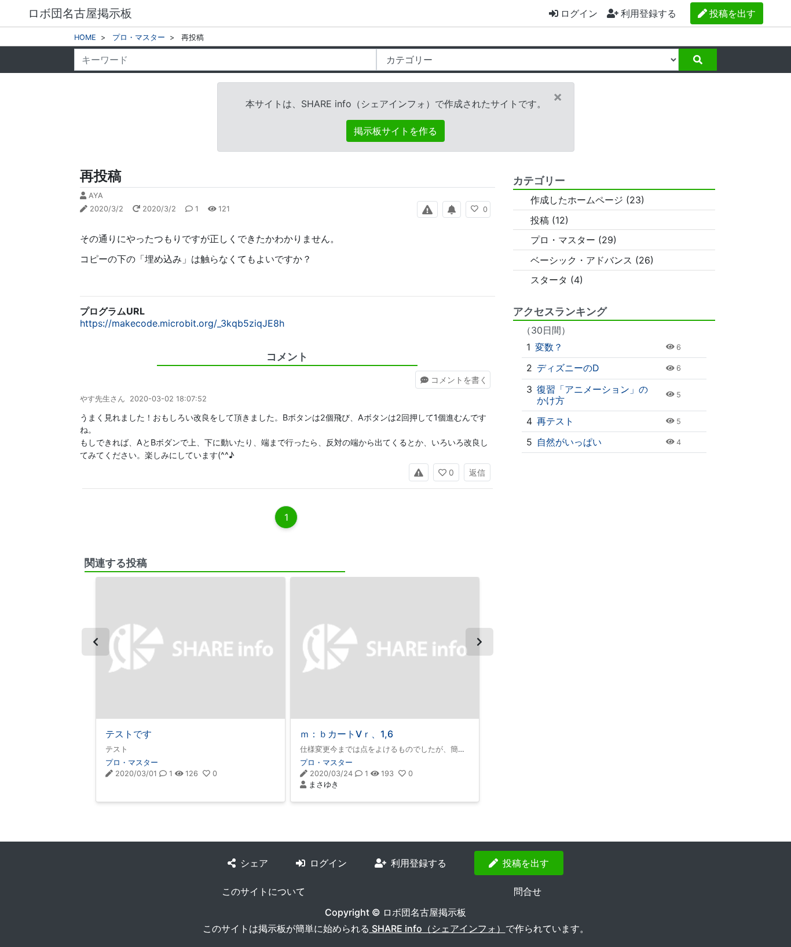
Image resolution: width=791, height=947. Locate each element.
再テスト (555, 421)
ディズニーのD (568, 368)
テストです (128, 734)
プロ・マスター (138, 37)
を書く (459, 380)
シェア (254, 863)
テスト (116, 749)
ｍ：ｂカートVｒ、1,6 (346, 734)
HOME (85, 37)
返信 (477, 472)
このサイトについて (263, 891)
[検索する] (698, 60)
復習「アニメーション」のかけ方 (592, 394)
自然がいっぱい (569, 442)
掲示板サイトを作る (395, 131)
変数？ (549, 347)
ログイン (579, 13)
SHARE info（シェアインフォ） (437, 928)
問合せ (527, 891)
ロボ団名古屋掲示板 (80, 13)
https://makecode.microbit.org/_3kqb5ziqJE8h (182, 323)
